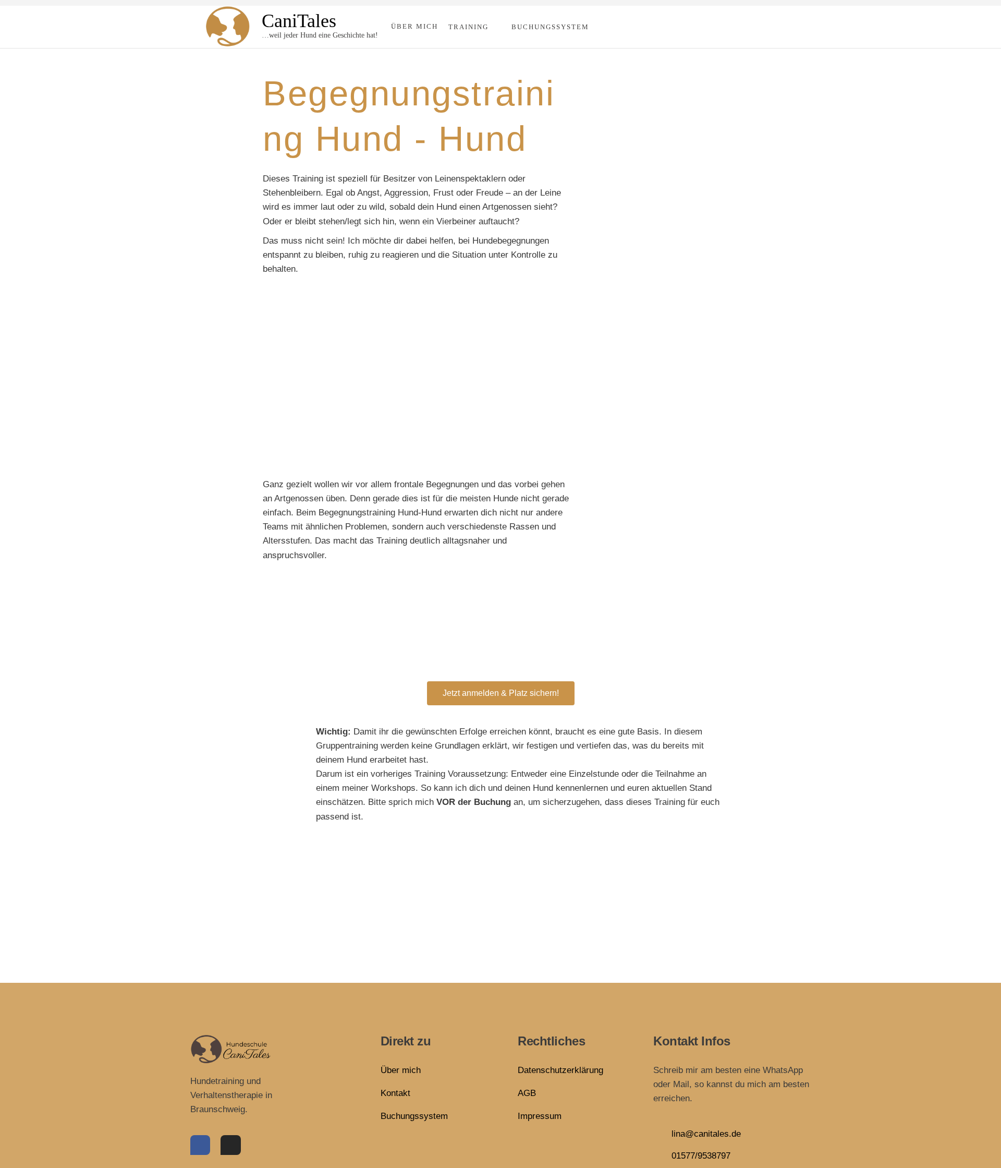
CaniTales (299, 20)
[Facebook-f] (200, 1145)
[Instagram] (230, 1145)
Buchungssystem (550, 27)
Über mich (414, 26)
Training (468, 27)
